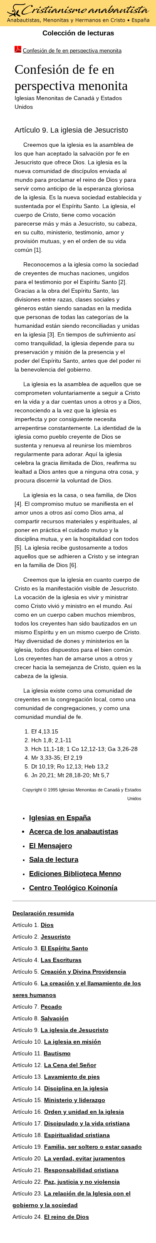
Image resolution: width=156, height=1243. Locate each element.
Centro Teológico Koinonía (73, 888)
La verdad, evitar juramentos (84, 1158)
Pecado (51, 1006)
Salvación (55, 1018)
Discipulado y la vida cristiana (87, 1123)
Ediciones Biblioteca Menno (75, 874)
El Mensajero (50, 846)
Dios (47, 925)
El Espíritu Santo (64, 948)
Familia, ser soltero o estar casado (93, 1146)
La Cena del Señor (70, 1065)
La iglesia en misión (72, 1041)
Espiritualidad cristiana (77, 1135)
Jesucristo (56, 936)
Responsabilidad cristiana (81, 1170)
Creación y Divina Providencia (83, 971)
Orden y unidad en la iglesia (84, 1111)
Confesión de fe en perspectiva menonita (72, 51)
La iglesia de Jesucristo (75, 1030)
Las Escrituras (61, 960)
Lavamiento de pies (72, 1076)
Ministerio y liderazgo (74, 1100)
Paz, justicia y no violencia (82, 1181)
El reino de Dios (66, 1216)
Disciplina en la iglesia (76, 1088)
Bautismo (57, 1053)
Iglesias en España (60, 818)
